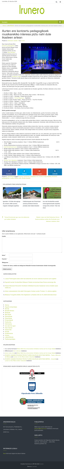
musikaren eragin (16, 76)
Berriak (7, 309)
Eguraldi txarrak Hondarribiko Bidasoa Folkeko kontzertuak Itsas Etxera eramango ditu (30, 282)
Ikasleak (21, 176)
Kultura (7, 335)
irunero (41, 176)
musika (12, 178)
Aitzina (7, 305)
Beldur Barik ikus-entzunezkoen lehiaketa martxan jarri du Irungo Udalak (36, 348)
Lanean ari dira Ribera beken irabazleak (24, 357)
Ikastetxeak (27, 176)
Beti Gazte (8, 314)
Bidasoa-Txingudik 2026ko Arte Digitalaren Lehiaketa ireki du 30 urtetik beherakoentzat (30, 295)
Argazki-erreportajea (11, 307)
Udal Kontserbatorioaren (10, 147)
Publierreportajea (10, 339)
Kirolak (7, 331)
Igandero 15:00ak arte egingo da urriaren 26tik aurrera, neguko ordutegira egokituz (11, 203)
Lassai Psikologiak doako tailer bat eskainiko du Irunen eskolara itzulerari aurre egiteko (30, 279)
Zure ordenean (17, 351)
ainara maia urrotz (10, 353)
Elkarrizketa (8, 318)
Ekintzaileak (8, 316)
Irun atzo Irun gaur (10, 326)
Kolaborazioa (9, 333)
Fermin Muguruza (19, 98)
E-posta (4, 259)
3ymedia (34, 466)
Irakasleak (33, 176)
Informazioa (8, 324)
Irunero (4, 22)
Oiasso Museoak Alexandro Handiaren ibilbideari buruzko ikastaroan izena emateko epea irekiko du (31, 287)
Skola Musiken (11, 52)
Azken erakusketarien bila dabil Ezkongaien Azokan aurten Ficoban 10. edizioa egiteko (30, 291)
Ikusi (4, 453)
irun (37, 176)
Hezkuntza (8, 322)
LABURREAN (10, 25)
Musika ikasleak (26, 178)
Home (4, 25)
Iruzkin (4, 236)
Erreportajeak (9, 320)
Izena (4, 255)
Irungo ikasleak (47, 176)
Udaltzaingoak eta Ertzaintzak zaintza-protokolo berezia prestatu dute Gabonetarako (31, 203)
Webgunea (5, 262)
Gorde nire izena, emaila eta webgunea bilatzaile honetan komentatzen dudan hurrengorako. (29, 265)
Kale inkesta (8, 328)
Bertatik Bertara (9, 311)
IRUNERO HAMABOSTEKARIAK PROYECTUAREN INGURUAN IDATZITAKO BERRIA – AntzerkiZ (30, 359)
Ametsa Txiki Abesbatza (10, 160)
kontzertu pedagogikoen (8, 45)
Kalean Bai (8, 330)
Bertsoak (7, 312)
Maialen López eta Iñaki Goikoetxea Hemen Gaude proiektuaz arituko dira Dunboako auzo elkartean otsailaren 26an (47, 219)
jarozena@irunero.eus (40, 428)
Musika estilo (17, 178)
